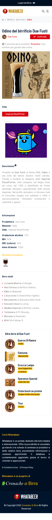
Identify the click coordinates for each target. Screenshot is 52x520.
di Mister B (13, 320)
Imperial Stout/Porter (15, 114)
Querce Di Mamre (27, 340)
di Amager (18, 283)
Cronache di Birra (30, 505)
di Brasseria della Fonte (22, 300)
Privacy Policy (27, 467)
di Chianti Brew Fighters (22, 295)
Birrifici (10, 19)
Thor (20, 403)
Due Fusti (20, 19)
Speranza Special (27, 378)
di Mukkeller (13, 291)
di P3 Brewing (16, 312)
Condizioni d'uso (10, 467)
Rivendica (35, 44)
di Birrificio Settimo (20, 287)
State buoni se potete (30, 391)
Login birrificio (25, 3)
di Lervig (16, 304)
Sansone (22, 352)
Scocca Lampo (26, 365)
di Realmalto (15, 316)
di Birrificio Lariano (21, 308)
